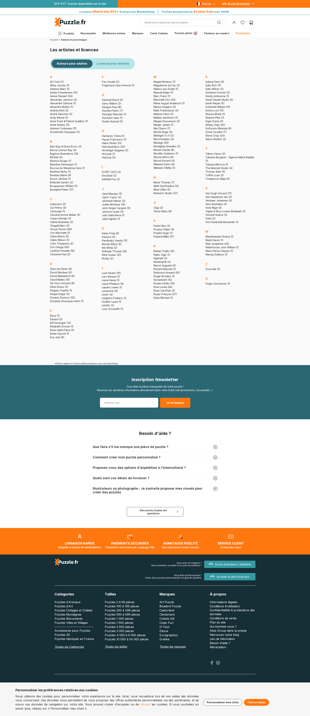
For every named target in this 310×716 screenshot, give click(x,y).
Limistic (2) (108, 305)
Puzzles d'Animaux (68, 602)
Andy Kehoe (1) (59, 117)
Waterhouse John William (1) (222, 247)
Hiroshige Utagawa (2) (115, 150)
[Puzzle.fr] (70, 25)
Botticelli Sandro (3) (61, 182)
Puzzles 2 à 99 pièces (120, 602)
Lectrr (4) (107, 294)
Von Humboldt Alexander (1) (222, 222)
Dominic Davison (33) (62, 297)
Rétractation (218, 647)
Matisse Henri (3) (164, 114)
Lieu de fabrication (222, 639)
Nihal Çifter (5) (162, 189)
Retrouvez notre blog (224, 635)
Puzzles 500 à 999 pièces (122, 614)
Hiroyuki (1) (108, 153)
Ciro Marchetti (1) (60, 232)
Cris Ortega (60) (59, 247)
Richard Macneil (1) (165, 269)
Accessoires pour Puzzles (72, 630)
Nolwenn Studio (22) (166, 193)
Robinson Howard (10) (167, 272)
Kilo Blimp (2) (109, 247)
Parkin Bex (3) (162, 225)
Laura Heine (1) (111, 280)
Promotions (243, 33)
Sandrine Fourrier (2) (217, 92)
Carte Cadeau (159, 33)
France (206, 3)
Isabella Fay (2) (111, 179)
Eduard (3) (56, 319)
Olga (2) (158, 207)
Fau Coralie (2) (110, 81)
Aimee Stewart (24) (61, 96)
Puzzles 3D (62, 635)
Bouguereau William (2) (64, 185)
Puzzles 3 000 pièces (119, 631)
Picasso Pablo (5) (164, 229)
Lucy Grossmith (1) (112, 308)
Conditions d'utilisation (225, 606)
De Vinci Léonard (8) (62, 283)
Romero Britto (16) (164, 283)
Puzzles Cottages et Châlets (73, 610)
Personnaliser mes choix (223, 702)
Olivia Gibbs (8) (163, 211)
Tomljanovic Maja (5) (217, 178)
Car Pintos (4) (58, 207)
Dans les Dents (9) (61, 268)
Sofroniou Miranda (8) (218, 128)
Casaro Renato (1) (60, 218)
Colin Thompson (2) (62, 243)
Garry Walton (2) (111, 103)
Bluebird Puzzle (170, 606)
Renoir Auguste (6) (165, 265)
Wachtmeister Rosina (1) (219, 236)
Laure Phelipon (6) (113, 283)
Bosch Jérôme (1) (60, 178)
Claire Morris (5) (59, 236)
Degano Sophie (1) (61, 290)
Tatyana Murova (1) (216, 164)
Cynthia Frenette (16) (62, 250)
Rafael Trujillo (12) (164, 251)
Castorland (166, 610)
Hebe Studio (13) (112, 143)
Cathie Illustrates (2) (61, 222)
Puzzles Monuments (69, 618)
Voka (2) (210, 218)
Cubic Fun (166, 623)
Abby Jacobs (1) (59, 85)
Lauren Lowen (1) (112, 287)
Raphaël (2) (160, 258)
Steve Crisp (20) (215, 135)
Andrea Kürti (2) (59, 110)
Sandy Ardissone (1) (217, 96)
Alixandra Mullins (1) (61, 106)
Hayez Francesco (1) (114, 139)
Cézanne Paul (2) (60, 254)
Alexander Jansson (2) (63, 99)
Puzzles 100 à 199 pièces (122, 606)
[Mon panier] (251, 22)
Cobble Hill (166, 618)
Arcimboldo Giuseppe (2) (65, 131)
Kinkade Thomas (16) (114, 251)
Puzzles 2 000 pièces (119, 627)
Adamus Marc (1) (60, 88)
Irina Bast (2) (109, 175)
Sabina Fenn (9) (214, 81)
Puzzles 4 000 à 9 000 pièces (125, 635)
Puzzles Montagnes (68, 614)
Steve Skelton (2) (215, 139)
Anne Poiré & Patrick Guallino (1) (69, 121)
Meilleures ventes (114, 33)
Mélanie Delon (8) (164, 164)
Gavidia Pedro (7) (112, 110)
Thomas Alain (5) (215, 171)
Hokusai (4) (109, 157)
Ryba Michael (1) (163, 297)
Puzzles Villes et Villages (71, 623)
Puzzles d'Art (64, 606)
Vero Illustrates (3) (216, 204)
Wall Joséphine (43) (217, 243)
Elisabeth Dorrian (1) (62, 326)
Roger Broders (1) (164, 276)
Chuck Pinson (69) (61, 229)
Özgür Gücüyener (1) (217, 283)
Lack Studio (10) (111, 272)
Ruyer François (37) (165, 294)
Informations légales (223, 602)
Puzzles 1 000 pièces (119, 618)
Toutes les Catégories (69, 647)
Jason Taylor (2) (111, 197)
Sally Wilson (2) (214, 88)
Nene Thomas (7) (164, 182)
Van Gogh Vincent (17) (218, 193)
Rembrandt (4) (162, 261)
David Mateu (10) (60, 279)
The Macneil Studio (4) (219, 168)
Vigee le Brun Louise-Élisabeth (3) (225, 211)
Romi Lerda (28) (163, 286)
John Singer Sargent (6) (116, 208)
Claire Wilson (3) (60, 239)
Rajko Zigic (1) (162, 254)
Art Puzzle (166, 602)
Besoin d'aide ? (220, 643)
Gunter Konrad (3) (112, 121)
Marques (137, 33)
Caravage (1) (57, 211)
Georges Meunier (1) (114, 114)
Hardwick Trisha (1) (113, 135)
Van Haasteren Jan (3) (218, 196)
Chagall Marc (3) (60, 225)
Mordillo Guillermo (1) (166, 153)
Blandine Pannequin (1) (63, 164)
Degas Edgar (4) (60, 293)
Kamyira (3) (108, 236)
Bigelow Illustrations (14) (64, 153)
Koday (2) (108, 258)
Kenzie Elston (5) (112, 244)
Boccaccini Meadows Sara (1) (67, 168)
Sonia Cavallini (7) (216, 131)
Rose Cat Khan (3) (164, 290)
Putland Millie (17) (164, 236)
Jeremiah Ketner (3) (113, 200)
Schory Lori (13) (214, 110)
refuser (145, 704)
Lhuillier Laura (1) (111, 301)
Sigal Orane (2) (214, 121)
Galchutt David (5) (112, 99)
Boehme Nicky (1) (60, 171)
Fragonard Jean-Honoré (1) (118, 85)
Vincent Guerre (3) (216, 214)
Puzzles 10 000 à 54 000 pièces (127, 639)
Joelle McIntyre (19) (113, 204)
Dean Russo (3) (59, 286)
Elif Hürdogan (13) (60, 322)
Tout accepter (256, 702)
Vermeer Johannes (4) (218, 200)
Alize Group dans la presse (228, 630)
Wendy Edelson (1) (216, 254)
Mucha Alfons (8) (164, 157)
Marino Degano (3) (165, 106)
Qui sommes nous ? (223, 626)
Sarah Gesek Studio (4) (219, 99)
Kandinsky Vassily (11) (114, 240)
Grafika (164, 639)
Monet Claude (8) (164, 149)
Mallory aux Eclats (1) (166, 88)
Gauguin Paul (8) (112, 107)
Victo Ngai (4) (213, 207)
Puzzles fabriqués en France (74, 639)
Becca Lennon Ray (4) (63, 150)
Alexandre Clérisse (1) (63, 103)
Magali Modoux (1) (164, 81)
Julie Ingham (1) (111, 218)
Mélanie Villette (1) (164, 167)
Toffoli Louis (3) (214, 175)
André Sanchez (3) (61, 114)
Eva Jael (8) (57, 337)
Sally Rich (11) (213, 85)
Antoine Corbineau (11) (63, 128)
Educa (163, 631)
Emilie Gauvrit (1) (59, 333)
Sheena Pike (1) (214, 117)
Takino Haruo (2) (215, 153)
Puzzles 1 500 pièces (119, 623)
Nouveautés (88, 33)
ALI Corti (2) (57, 81)
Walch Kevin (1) (214, 240)
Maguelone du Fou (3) (167, 85)
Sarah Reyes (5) (215, 103)
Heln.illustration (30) (113, 146)
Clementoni (167, 614)
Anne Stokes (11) (60, 124)
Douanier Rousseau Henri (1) (67, 301)
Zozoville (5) (212, 269)
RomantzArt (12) (163, 279)
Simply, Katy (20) (215, 124)
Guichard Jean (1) (112, 117)
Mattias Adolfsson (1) (166, 117)
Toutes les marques (172, 646)
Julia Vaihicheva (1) (113, 215)
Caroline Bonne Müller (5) (65, 214)
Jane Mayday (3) (112, 193)
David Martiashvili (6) (62, 276)
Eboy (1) (55, 315)
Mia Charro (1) (162, 128)
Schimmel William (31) (217, 106)
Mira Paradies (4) (164, 139)
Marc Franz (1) (162, 96)
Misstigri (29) (161, 142)
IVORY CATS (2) (111, 171)
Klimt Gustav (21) (111, 254)
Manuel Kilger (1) (163, 92)
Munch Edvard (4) (164, 160)
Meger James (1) (163, 124)
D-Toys (164, 627)
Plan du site (218, 622)
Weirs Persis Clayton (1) (219, 250)
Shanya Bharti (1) (215, 114)
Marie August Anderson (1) (169, 103)
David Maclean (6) (61, 272)
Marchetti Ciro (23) (165, 99)
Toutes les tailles (116, 646)
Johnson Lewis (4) (113, 211)
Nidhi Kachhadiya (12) (166, 185)
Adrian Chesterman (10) (64, 92)
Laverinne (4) (110, 290)
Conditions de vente (223, 618)
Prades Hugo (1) (163, 232)
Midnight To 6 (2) (164, 135)
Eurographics (168, 635)
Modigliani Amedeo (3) (167, 146)
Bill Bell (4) (56, 157)
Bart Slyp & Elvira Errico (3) (66, 146)
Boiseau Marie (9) (60, 175)
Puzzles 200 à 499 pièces (122, 610)
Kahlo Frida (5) (110, 233)
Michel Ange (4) (163, 131)
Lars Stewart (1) (111, 276)
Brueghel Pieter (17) (62, 189)
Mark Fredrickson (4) (166, 110)
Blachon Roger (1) (60, 160)
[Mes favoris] (242, 22)
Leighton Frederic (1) (114, 298)
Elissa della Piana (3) (62, 330)
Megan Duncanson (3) (167, 121)
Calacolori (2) (58, 204)
